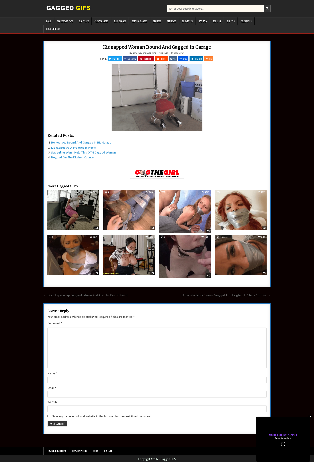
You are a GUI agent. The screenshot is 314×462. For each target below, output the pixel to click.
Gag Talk (203, 21)
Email (51, 388)
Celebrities (246, 21)
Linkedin (198, 58)
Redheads (171, 21)
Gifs (154, 53)
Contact (108, 451)
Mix (210, 58)
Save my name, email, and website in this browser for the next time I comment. (101, 416)
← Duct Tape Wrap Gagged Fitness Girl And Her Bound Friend (85, 295)
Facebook (131, 58)
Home (48, 21)
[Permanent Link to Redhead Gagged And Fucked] (185, 211)
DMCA (95, 451)
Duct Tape (84, 21)
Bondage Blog (53, 29)
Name (52, 373)
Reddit (163, 58)
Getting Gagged (139, 21)
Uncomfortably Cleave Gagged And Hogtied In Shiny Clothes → (226, 295)
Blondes (157, 21)
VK (174, 58)
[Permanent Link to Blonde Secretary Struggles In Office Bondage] (73, 210)
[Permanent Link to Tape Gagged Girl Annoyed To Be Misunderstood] (241, 255)
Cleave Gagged (101, 21)
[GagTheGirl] (157, 177)
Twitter (116, 58)
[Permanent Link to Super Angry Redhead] (241, 210)
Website (52, 402)
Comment (54, 323)
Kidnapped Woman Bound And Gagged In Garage (157, 47)
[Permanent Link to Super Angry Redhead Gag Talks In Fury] (129, 210)
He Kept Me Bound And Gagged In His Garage (81, 142)
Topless (217, 21)
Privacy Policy (79, 451)
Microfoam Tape (65, 21)
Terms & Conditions (56, 451)
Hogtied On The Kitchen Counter (72, 157)
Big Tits (231, 21)
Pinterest (148, 58)
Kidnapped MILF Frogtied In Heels (73, 147)
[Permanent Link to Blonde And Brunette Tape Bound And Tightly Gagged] (73, 255)
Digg (185, 58)
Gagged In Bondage (142, 53)
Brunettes (187, 21)
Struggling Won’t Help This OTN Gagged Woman (83, 152)
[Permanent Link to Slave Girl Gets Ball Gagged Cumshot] (185, 256)
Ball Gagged (120, 21)
